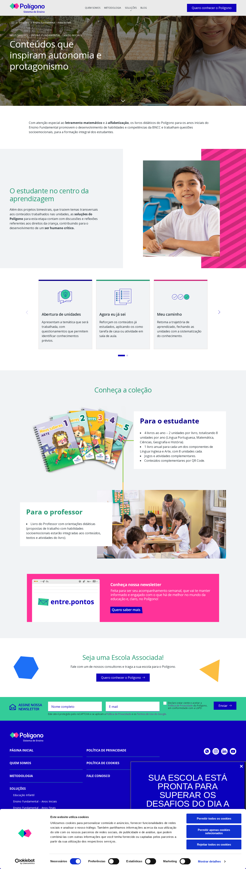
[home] (12, 22)
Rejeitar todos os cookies (214, 844)
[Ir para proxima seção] (123, 100)
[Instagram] (215, 751)
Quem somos (92, 7)
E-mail (113, 706)
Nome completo (62, 706)
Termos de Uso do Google (151, 714)
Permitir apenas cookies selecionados (214, 831)
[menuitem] (92, 8)
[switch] (113, 861)
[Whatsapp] (207, 751)
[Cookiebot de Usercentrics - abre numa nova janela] (25, 861)
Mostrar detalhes (209, 861)
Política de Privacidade (180, 705)
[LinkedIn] (224, 751)
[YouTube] (233, 751)
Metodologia (112, 7)
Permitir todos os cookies (214, 818)
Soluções (131, 7)
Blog (143, 7)
